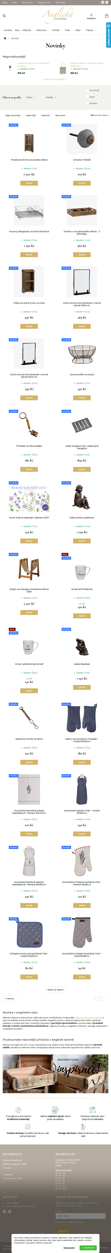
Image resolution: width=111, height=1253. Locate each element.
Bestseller (60, 2)
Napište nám (44, 2)
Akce (92, 97)
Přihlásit (62, 1231)
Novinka (93, 103)
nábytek (79, 1017)
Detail (29, 183)
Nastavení (69, 1247)
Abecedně (60, 115)
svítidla (98, 1017)
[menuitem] (8, 30)
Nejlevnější (31, 115)
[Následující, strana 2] (100, 998)
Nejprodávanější (12, 115)
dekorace (89, 1017)
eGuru (105, 1247)
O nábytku (8, 1175)
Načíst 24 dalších (56, 989)
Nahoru (10, 998)
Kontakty (7, 1168)
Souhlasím (89, 1248)
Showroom (27, 2)
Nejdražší (45, 115)
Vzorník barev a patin (13, 1178)
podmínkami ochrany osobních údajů (73, 1224)
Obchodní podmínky (12, 1160)
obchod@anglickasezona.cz (21, 1206)
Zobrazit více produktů (54, 79)
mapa (58, 1165)
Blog (5, 2)
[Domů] (5, 38)
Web (14, 2)
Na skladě (94, 90)
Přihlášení (91, 18)
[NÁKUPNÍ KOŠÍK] (103, 16)
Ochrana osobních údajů (14, 1164)
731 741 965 (12, 1203)
